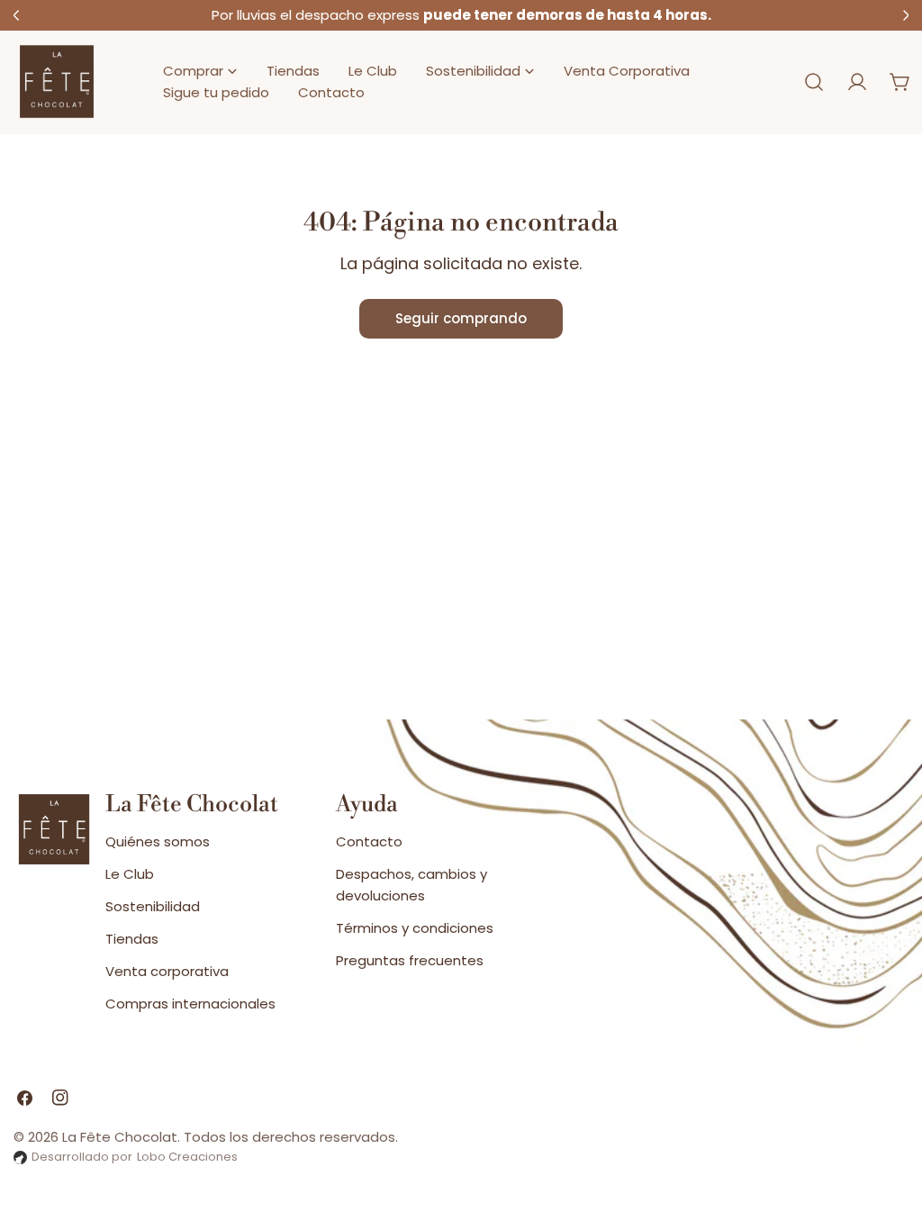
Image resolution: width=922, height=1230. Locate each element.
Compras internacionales (190, 1003)
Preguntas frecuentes (410, 960)
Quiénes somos (157, 841)
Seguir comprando (461, 318)
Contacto (369, 841)
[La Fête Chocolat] (56, 82)
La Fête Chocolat (119, 1136)
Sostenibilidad (152, 906)
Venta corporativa (167, 971)
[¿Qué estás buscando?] (814, 82)
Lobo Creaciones (187, 1156)
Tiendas (131, 938)
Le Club (129, 873)
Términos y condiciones (414, 927)
